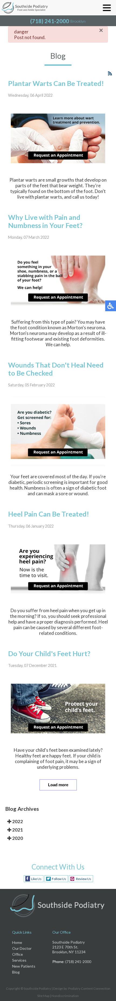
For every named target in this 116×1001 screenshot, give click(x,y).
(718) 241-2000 (49, 21)
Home (17, 942)
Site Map (43, 996)
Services (19, 960)
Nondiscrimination (65, 996)
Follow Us (59, 879)
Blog (16, 972)
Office (17, 954)
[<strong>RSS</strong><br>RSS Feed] (110, 73)
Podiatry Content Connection (89, 988)
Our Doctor (22, 948)
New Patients (23, 966)
